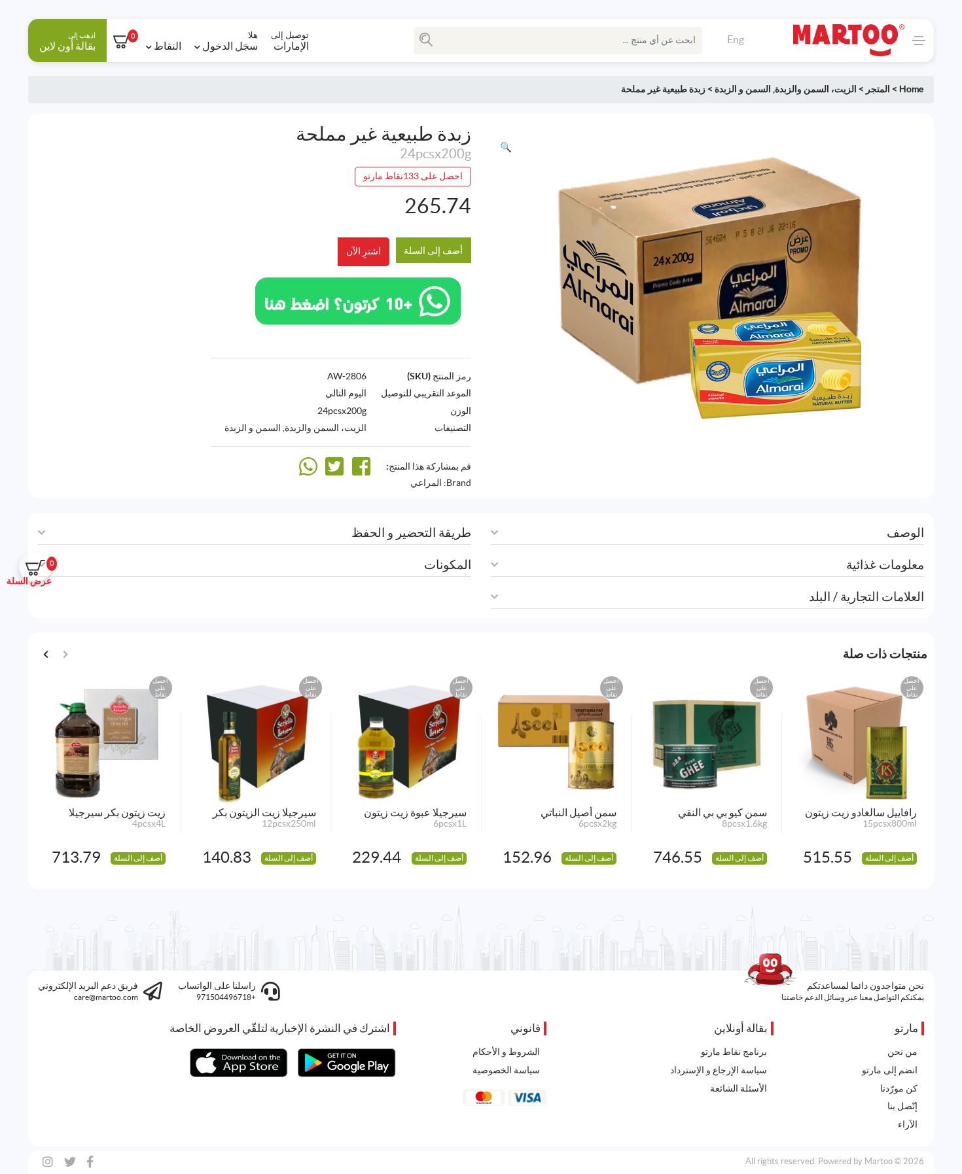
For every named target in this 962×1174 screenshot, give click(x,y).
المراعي (426, 482)
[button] (506, 148)
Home (911, 89)
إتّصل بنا (902, 1106)
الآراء (907, 1124)
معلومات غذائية (885, 565)
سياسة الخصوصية (506, 1070)
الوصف (905, 533)
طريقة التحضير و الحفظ (411, 533)
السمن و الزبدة (743, 89)
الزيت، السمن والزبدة (816, 89)
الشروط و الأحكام (506, 1051)
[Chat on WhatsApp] (358, 299)
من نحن (902, 1051)
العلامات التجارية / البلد (866, 597)
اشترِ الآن (363, 251)
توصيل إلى (290, 40)
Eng (735, 39)
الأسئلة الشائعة (738, 1088)
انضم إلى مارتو (889, 1070)
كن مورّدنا (898, 1088)
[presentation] (46, 653)
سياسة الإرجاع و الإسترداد (718, 1070)
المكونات (447, 565)
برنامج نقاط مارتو (734, 1051)
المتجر (878, 89)
